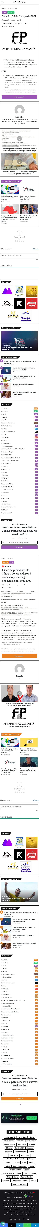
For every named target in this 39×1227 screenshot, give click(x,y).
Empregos (6, 478)
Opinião (5, 428)
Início (5, 8)
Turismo (5, 472)
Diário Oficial (6, 443)
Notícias (10, 8)
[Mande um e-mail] (10, 23)
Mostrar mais (19, 97)
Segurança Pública (8, 483)
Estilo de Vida (7, 463)
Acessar (36, 249)
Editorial (5, 475)
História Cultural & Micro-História (14, 449)
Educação (5, 466)
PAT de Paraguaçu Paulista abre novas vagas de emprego (9, 197)
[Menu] (2, 3)
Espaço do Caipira (8, 452)
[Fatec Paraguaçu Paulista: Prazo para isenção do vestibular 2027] (29, 189)
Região (5, 420)
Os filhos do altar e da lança (11, 457)
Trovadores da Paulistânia (11, 460)
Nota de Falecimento (9, 431)
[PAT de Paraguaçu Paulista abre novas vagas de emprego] (10, 189)
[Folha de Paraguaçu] (19, 2)
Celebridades (6, 469)
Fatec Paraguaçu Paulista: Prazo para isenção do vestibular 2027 (27, 197)
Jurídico (5, 495)
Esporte (5, 440)
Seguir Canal (32, 1118)
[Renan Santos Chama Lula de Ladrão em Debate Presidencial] (29, 209)
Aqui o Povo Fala (7, 512)
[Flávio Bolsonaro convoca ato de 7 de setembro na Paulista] (6, 378)
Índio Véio (7, 23)
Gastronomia (6, 504)
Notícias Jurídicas (8, 489)
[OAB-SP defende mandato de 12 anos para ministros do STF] (6, 370)
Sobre (5, 1214)
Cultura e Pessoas (8, 446)
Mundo (5, 417)
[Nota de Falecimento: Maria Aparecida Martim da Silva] (6, 394)
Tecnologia (6, 437)
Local (15, 8)
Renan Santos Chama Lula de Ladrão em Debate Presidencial (28, 217)
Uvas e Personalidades (9, 507)
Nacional (10, 12)
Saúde (4, 434)
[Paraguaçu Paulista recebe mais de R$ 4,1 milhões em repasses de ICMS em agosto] (10, 209)
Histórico (5, 481)
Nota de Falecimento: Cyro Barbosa (23, 384)
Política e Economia (8, 423)
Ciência (5, 501)
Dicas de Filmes (7, 455)
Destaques (6, 492)
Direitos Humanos (8, 486)
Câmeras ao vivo (30, 1214)
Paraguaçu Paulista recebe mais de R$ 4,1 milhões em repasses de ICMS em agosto (9, 218)
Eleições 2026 (7, 426)
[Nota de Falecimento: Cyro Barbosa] (6, 386)
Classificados (21, 1214)
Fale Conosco (12, 1214)
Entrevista (6, 498)
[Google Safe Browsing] (28, 1197)
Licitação (5, 510)
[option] (19, 341)
